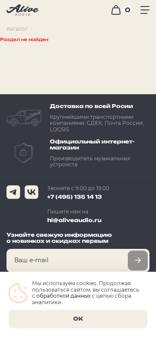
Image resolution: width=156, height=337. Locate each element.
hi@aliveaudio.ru (74, 220)
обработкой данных (63, 295)
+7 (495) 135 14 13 (74, 197)
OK (78, 318)
